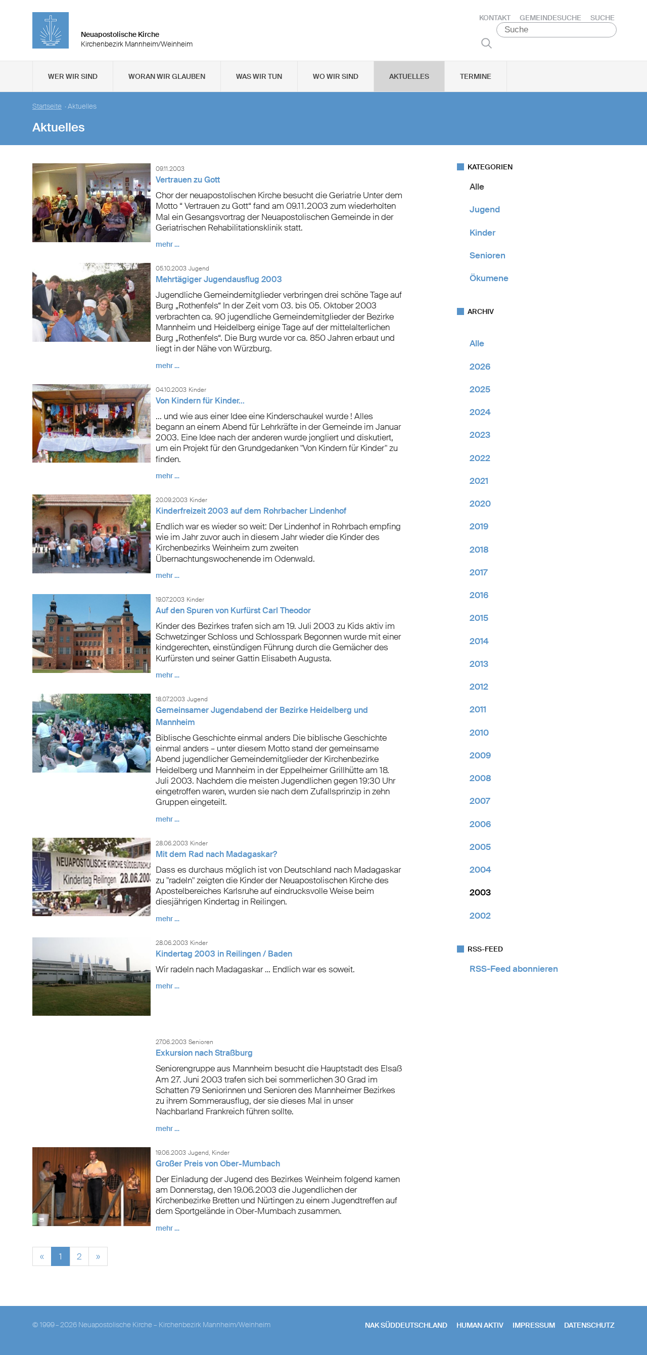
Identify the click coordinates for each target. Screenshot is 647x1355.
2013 (479, 663)
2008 (480, 778)
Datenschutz (589, 1325)
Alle (477, 186)
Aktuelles (409, 76)
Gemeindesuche (550, 17)
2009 (480, 755)
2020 (480, 503)
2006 (480, 824)
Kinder (482, 232)
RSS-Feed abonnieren (514, 968)
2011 (478, 709)
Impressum (534, 1325)
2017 (478, 572)
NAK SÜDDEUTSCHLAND (406, 1325)
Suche (602, 17)
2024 (480, 412)
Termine (475, 76)
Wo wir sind (335, 76)
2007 (480, 800)
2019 (479, 526)
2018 (479, 549)
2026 (480, 366)
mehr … (167, 244)
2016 (479, 595)
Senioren (487, 255)
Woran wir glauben (166, 76)
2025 (480, 389)
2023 (480, 434)
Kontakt (495, 17)
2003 (480, 892)
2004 (480, 869)
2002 (480, 915)
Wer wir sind (73, 76)
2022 (480, 458)
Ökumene (489, 278)
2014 (479, 641)
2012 (479, 686)
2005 (480, 846)
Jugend (485, 209)
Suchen (486, 43)
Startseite (47, 106)
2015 (479, 617)
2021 (479, 480)
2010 (479, 732)
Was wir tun (259, 76)
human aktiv (479, 1325)
